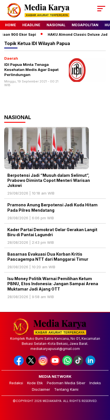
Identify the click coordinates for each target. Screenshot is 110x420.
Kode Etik (35, 383)
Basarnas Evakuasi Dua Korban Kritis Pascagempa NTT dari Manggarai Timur (47, 257)
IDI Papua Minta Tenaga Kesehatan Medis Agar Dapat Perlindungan (31, 69)
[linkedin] (90, 364)
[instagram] (43, 364)
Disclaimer (41, 389)
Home (10, 25)
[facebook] (19, 364)
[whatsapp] (67, 364)
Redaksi (16, 383)
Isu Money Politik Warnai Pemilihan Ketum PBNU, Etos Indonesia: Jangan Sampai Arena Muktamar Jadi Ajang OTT (52, 283)
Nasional (56, 25)
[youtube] (55, 364)
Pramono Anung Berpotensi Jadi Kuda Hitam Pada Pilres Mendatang (52, 207)
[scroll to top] (102, 387)
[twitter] (31, 364)
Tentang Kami (66, 389)
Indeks (95, 383)
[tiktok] (78, 364)
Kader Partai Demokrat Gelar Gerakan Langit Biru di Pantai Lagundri (52, 232)
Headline (31, 25)
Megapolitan (85, 25)
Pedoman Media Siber (66, 383)
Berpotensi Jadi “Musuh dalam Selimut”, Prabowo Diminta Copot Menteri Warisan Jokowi (48, 180)
